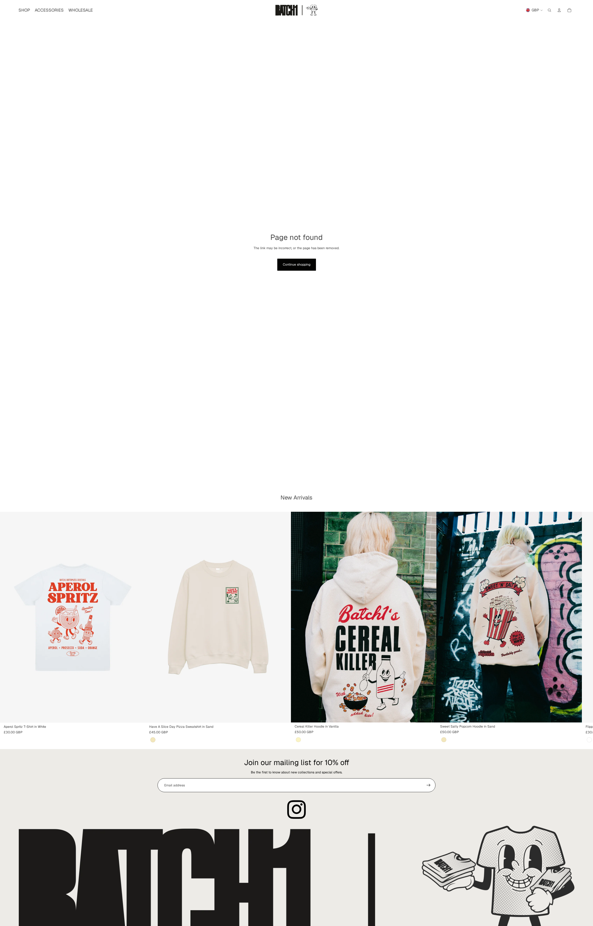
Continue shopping (296, 264)
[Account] (559, 10)
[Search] (549, 10)
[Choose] (138, 715)
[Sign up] (428, 785)
